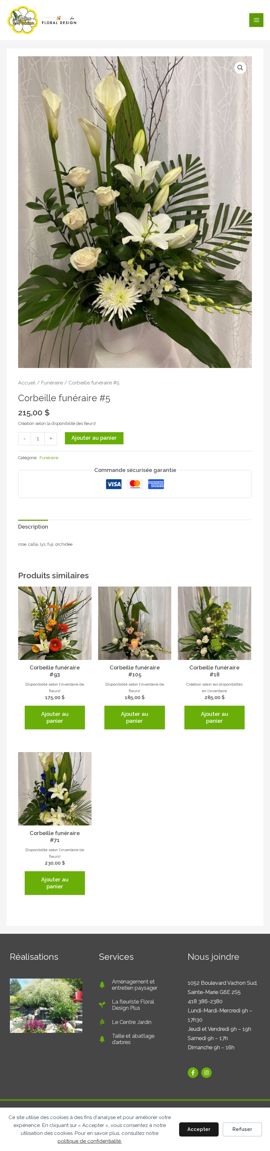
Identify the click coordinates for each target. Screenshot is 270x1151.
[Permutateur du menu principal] (256, 20)
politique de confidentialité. (90, 1141)
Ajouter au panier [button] (54, 717)
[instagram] (207, 1072)
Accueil (27, 383)
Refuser (242, 1129)
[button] (240, 68)
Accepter (198, 1129)
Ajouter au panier (94, 438)
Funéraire (52, 383)
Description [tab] (33, 527)
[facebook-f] (194, 1072)
